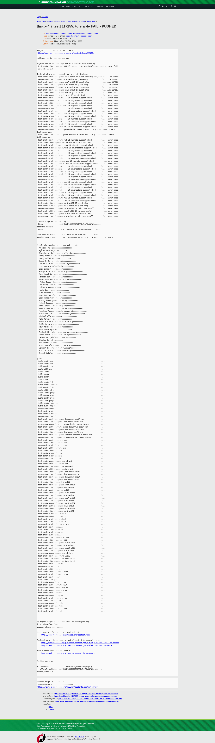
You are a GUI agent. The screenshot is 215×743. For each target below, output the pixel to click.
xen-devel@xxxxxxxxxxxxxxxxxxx (58, 33)
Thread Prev (60, 21)
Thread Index (91, 21)
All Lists (45, 17)
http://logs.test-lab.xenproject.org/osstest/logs (65, 635)
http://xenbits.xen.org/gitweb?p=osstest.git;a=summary (68, 653)
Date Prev (41, 21)
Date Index (80, 21)
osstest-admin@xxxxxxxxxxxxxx (85, 33)
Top (38, 17)
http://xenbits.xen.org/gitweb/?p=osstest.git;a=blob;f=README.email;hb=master (80, 643)
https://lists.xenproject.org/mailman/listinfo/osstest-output (67, 687)
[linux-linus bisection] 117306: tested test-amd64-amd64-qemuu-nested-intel (85, 696)
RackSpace (79, 737)
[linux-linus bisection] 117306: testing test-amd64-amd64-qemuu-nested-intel (86, 694)
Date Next (50, 21)
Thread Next (70, 21)
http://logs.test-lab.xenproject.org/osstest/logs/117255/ (65, 53)
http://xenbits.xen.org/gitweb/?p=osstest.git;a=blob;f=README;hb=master (77, 645)
